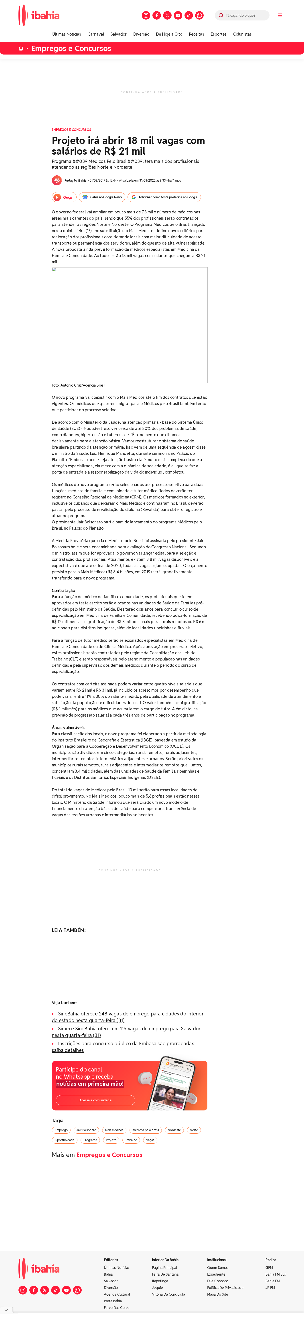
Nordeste (174, 1130)
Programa (90, 1140)
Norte (194, 1130)
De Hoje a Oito (169, 34)
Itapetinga (160, 1281)
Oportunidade (65, 1140)
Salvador (119, 34)
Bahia (108, 1274)
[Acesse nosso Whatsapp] (199, 15)
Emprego (61, 1130)
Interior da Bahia (165, 1260)
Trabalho (131, 1140)
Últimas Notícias (66, 34)
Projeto (111, 1140)
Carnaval (96, 34)
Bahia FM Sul (275, 1274)
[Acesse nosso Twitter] (167, 15)
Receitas (196, 34)
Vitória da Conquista (168, 1294)
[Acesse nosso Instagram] (146, 15)
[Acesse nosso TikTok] (188, 15)
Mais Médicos (114, 1130)
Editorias (111, 1260)
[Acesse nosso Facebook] (156, 15)
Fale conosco (217, 1281)
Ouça (67, 197)
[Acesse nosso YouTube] (178, 15)
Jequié (157, 1287)
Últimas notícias (117, 1267)
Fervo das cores (116, 1307)
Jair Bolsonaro (86, 1130)
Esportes (219, 34)
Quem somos (217, 1267)
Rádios (270, 1260)
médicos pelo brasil (145, 1130)
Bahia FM (272, 1281)
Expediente (216, 1274)
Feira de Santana (165, 1274)
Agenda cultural (117, 1294)
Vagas (150, 1140)
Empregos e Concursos (71, 48)
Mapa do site (217, 1294)
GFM (269, 1267)
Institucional (217, 1260)
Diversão (141, 34)
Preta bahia (113, 1301)
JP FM (270, 1287)
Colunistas (242, 34)
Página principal (164, 1267)
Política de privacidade (225, 1287)
